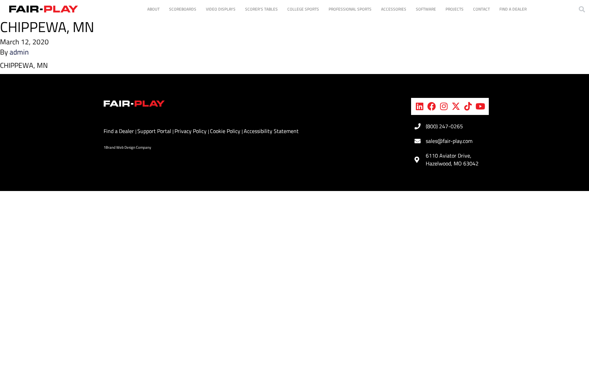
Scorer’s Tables (261, 9)
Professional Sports (350, 9)
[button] (581, 9)
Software (426, 9)
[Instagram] (443, 106)
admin (19, 51)
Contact (481, 9)
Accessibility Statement (271, 131)
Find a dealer (513, 9)
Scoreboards (182, 9)
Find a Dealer (119, 131)
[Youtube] (480, 106)
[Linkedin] (419, 106)
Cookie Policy (226, 131)
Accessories (393, 9)
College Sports (303, 9)
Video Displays (221, 9)
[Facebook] (431, 106)
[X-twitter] (456, 106)
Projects (454, 9)
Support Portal (154, 131)
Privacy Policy (191, 131)
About (153, 9)
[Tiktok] (468, 106)
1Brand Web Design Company (127, 147)
